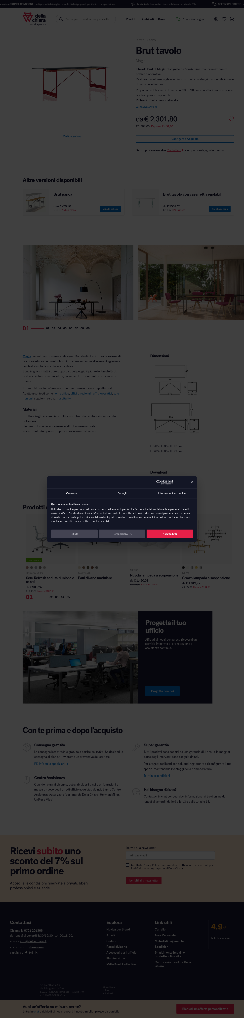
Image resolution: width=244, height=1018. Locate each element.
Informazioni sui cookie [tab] (171, 493)
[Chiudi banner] (192, 482)
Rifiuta (74, 533)
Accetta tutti (170, 533)
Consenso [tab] (72, 493)
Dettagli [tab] (122, 493)
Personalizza (120, 533)
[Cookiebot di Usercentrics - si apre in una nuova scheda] (158, 482)
